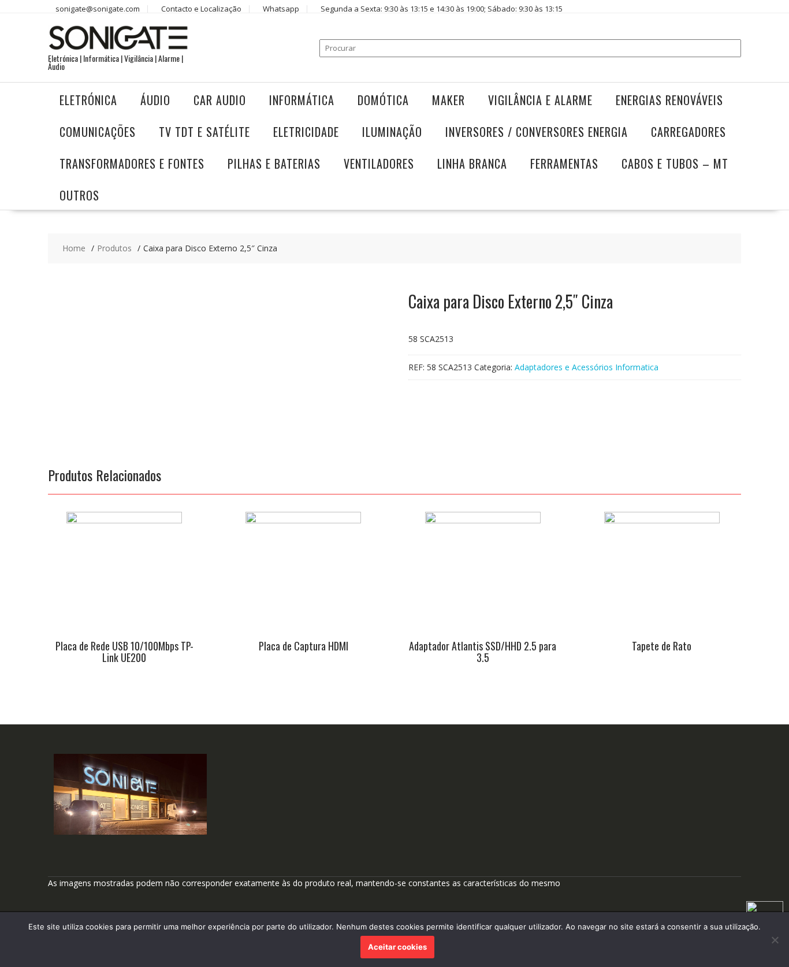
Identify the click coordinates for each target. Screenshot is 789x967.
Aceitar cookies (397, 946)
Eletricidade (306, 131)
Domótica (383, 100)
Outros (79, 195)
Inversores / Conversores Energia (536, 131)
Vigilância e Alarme (540, 100)
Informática (301, 100)
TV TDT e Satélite (204, 131)
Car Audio (219, 100)
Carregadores (688, 131)
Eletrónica (88, 100)
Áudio (155, 100)
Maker (448, 100)
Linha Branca (472, 163)
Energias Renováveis (669, 100)
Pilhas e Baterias (274, 163)
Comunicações (97, 131)
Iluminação (392, 131)
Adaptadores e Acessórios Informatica (586, 367)
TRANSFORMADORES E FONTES (131, 163)
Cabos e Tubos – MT (674, 163)
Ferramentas (564, 163)
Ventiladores (379, 163)
